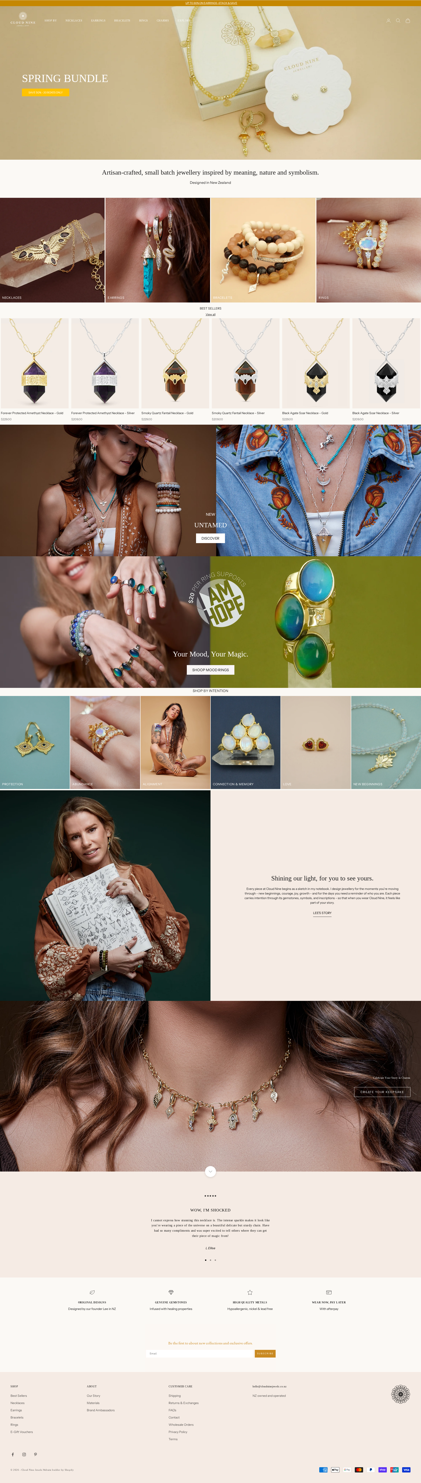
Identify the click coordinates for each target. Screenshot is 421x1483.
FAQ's (172, 1410)
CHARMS (163, 20)
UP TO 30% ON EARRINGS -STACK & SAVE (211, 3)
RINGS (143, 20)
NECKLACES (74, 20)
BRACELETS (122, 20)
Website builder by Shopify (58, 1470)
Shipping (175, 1396)
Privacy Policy (178, 1432)
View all (211, 314)
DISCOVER (210, 538)
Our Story (93, 1396)
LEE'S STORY (322, 913)
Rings (14, 1425)
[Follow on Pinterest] (35, 1454)
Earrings (16, 1410)
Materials (93, 1403)
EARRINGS (98, 20)
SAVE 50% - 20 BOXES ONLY (46, 92)
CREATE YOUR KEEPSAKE (382, 1092)
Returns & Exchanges (184, 1403)
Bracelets (17, 1417)
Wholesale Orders (181, 1425)
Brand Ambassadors (101, 1410)
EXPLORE (184, 20)
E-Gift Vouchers (22, 1432)
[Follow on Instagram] (24, 1454)
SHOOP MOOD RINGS (210, 670)
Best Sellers (19, 1396)
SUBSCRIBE (265, 1353)
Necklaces (18, 1403)
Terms (173, 1439)
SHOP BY (51, 20)
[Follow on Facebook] (13, 1454)
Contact (174, 1417)
